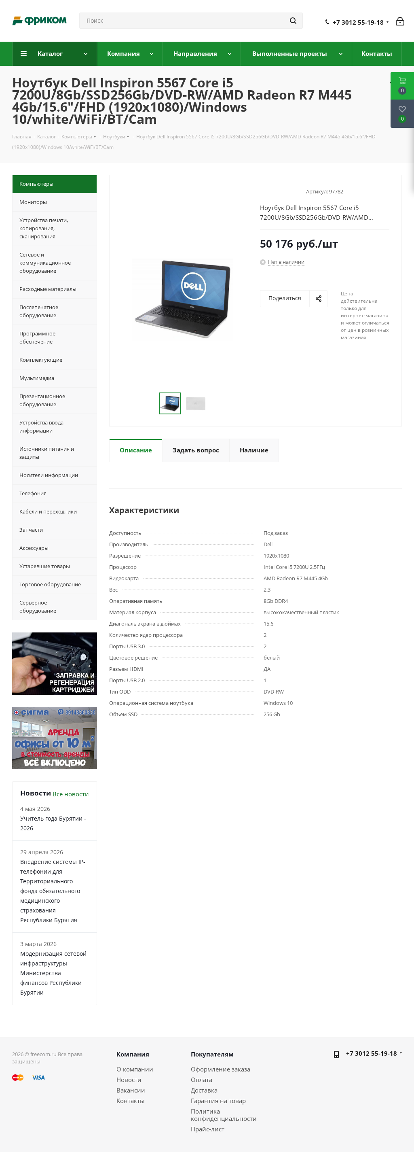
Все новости (71, 794)
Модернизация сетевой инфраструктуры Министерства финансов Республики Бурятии (53, 973)
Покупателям (212, 1054)
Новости (129, 1080)
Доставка (204, 1090)
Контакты (130, 1101)
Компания (132, 1054)
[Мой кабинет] (400, 20)
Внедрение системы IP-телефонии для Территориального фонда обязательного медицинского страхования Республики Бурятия (52, 891)
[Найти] (293, 21)
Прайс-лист (207, 1129)
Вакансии (130, 1090)
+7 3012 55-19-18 (358, 22)
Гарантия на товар (218, 1101)
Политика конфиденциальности (224, 1114)
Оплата (201, 1080)
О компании (134, 1069)
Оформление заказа (220, 1069)
